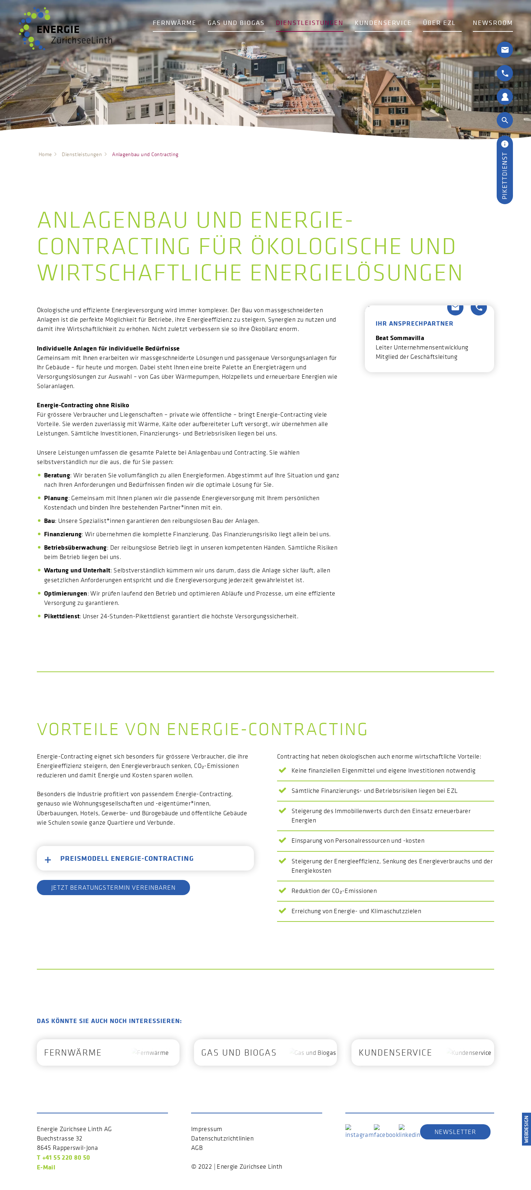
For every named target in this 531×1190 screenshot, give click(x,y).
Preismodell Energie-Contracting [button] (127, 858)
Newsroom (493, 22)
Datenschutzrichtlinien (222, 1138)
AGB (197, 1148)
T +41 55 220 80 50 (63, 1157)
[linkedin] (409, 1131)
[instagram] (359, 1131)
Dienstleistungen (310, 22)
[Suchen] (505, 120)
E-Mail (46, 1167)
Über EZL (439, 22)
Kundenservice (383, 22)
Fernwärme (175, 22)
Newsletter (455, 1132)
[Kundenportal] (505, 96)
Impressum (206, 1129)
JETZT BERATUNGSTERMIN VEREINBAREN (113, 888)
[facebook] (386, 1131)
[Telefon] (505, 73)
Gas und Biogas (236, 22)
